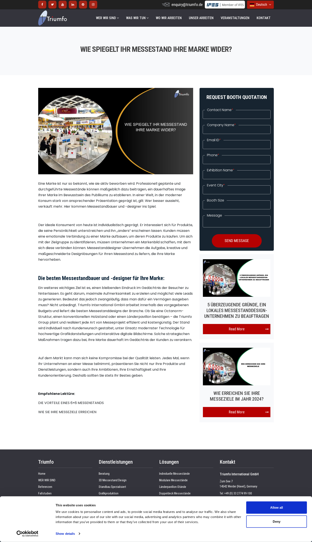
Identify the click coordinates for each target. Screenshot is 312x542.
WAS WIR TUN (136, 18)
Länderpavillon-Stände (172, 487)
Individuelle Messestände (174, 474)
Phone (213, 155)
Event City (216, 185)
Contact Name (220, 110)
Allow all (276, 507)
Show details (65, 533)
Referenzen (45, 487)
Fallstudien (45, 493)
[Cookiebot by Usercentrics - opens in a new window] (27, 534)
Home (41, 474)
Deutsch (261, 5)
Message (214, 215)
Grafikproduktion (108, 493)
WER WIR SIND (106, 18)
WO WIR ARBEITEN (169, 18)
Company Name (221, 125)
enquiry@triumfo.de (187, 4)
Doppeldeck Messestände (175, 493)
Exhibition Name (221, 170)
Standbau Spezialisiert (112, 487)
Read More (237, 329)
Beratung (104, 474)
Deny (276, 521)
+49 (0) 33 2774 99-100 (238, 493)
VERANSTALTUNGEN (235, 18)
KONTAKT (264, 18)
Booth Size (215, 200)
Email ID (214, 140)
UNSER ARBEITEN (201, 18)
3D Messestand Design (112, 480)
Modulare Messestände (173, 480)
